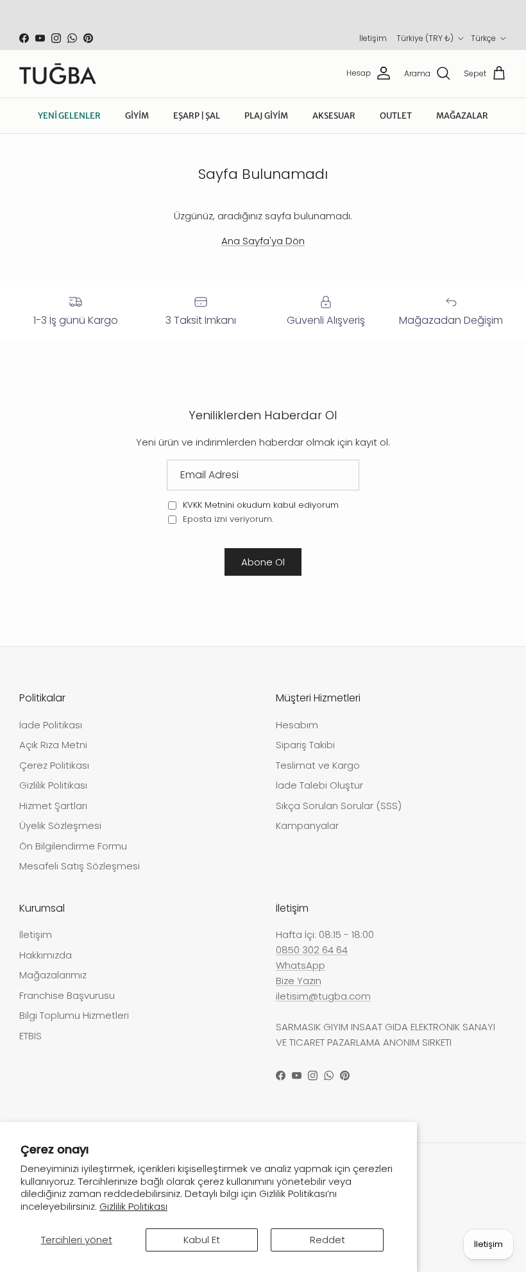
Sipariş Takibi (305, 744)
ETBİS (30, 1035)
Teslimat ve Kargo (318, 765)
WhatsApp (300, 965)
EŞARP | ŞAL (196, 115)
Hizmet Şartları (53, 805)
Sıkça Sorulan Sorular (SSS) (339, 805)
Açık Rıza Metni (53, 744)
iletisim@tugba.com (323, 996)
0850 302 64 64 (312, 950)
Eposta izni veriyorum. (226, 519)
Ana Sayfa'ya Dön (263, 240)
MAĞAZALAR (462, 115)
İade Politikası (50, 725)
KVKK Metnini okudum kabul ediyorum (261, 505)
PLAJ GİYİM (266, 115)
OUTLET (396, 115)
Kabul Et (201, 1239)
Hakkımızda (45, 955)
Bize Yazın (298, 980)
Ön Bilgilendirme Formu (73, 846)
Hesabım (297, 725)
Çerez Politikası (54, 765)
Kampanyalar (307, 825)
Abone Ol (263, 562)
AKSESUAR (333, 115)
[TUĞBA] (57, 74)
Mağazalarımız (53, 975)
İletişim (373, 38)
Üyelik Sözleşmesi (60, 825)
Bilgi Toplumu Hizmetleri (74, 1015)
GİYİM (137, 115)
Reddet (327, 1239)
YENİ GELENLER (69, 115)
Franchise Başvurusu (67, 995)
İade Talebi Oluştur (319, 785)
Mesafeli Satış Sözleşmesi (79, 866)
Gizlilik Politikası (133, 1206)
